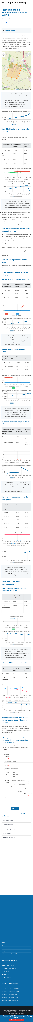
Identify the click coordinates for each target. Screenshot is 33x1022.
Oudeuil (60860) (7, 833)
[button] (3, 53)
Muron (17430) (5, 971)
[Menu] (3, 2)
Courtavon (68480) (6, 977)
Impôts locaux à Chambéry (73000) (10, 991)
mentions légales (20, 1013)
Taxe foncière (20, 790)
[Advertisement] (13, 867)
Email (7, 765)
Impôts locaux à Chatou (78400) (10, 997)
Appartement (16, 774)
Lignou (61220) (5, 974)
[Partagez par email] (26, 22)
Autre (14, 776)
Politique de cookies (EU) (8, 951)
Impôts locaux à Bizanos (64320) (10, 1000)
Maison (14, 772)
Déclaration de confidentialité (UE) (10, 954)
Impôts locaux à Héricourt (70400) (10, 989)
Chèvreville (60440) (8, 824)
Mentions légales (6, 948)
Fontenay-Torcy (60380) (9, 829)
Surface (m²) (7, 781)
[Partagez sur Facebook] (6, 22)
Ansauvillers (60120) (8, 820)
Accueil (3, 942)
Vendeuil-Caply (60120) (9, 837)
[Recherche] (30, 2)
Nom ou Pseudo (6, 756)
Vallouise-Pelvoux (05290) (8, 965)
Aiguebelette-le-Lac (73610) (9, 968)
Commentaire (27, 794)
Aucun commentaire (7, 18)
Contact (3, 945)
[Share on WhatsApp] (16, 22)
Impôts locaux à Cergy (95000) (9, 994)
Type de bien (7, 774)
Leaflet (17, 89)
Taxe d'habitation (13, 786)
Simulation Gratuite (16, 1020)
